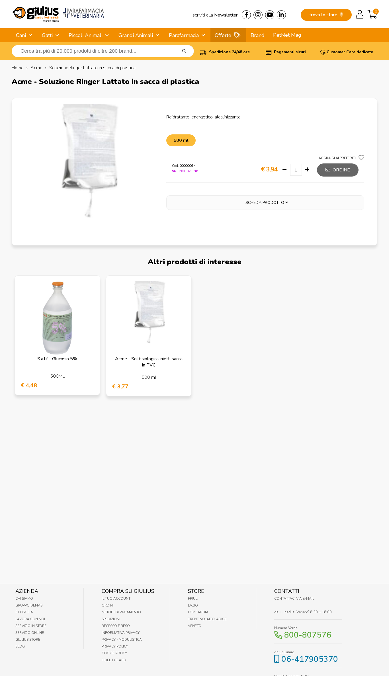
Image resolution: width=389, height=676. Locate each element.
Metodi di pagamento (121, 612)
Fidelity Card (114, 660)
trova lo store (323, 15)
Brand (258, 35)
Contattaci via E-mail (294, 598)
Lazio (193, 605)
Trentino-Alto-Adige (207, 619)
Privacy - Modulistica (122, 639)
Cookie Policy (114, 653)
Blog (20, 646)
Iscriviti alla (215, 15)
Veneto (194, 626)
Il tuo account (116, 598)
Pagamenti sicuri (289, 52)
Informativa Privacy (121, 632)
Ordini (108, 605)
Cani (21, 35)
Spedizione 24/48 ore (229, 52)
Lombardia (198, 612)
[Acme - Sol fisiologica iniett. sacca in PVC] (149, 318)
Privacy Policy (115, 646)
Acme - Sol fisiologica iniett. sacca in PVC (149, 362)
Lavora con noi (30, 619)
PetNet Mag (287, 35)
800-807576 (307, 635)
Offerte (223, 35)
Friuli (193, 598)
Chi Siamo (24, 598)
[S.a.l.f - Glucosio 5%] (57, 318)
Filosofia (24, 612)
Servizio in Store (30, 626)
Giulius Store (27, 639)
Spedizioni (111, 619)
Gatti (47, 35)
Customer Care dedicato (350, 52)
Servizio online (29, 632)
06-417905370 (309, 659)
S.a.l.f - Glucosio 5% (57, 359)
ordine (340, 170)
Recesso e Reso (116, 626)
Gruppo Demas (28, 605)
